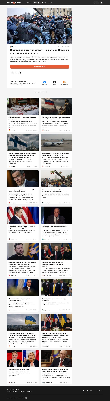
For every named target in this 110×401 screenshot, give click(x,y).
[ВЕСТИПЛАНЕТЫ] (43, 275)
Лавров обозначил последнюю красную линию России (55, 227)
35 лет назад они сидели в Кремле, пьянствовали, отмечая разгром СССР (54, 190)
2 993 (69, 275)
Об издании (22, 391)
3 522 (69, 202)
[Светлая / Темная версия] (96, 2)
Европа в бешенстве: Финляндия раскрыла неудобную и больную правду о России (22, 154)
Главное (28, 2)
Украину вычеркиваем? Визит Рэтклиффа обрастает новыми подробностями (22, 227)
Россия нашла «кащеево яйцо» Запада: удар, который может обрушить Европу (56, 118)
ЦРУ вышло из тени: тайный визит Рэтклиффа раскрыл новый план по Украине (53, 264)
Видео (44, 2)
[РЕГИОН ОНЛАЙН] (9, 130)
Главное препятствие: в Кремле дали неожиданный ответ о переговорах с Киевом (56, 334)
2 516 (35, 382)
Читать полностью (39, 66)
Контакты (15, 391)
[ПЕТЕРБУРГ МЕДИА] (43, 382)
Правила (29, 391)
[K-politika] (10, 46)
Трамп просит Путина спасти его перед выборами (54, 299)
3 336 (35, 239)
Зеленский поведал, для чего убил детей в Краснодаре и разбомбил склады (22, 263)
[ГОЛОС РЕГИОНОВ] (43, 346)
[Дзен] (91, 390)
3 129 (69, 239)
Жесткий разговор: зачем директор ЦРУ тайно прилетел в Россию (21, 190)
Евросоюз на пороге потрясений (19, 369)
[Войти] (101, 2)
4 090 (69, 166)
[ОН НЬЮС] (43, 166)
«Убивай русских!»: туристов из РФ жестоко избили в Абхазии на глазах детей (22, 118)
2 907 (69, 310)
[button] (12, 73)
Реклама (9, 391)
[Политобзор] (14, 2)
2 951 (35, 310)
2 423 (69, 382)
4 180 (35, 166)
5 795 (35, 130)
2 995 (35, 275)
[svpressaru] (43, 202)
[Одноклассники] (83, 390)
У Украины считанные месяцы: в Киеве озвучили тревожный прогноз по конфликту (23, 334)
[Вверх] (100, 390)
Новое (37, 2)
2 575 (69, 346)
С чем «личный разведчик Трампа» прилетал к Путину (20, 299)
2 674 (35, 346)
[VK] (87, 390)
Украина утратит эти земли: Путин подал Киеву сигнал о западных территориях (55, 370)
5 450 (69, 130)
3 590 (35, 202)
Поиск (50, 2)
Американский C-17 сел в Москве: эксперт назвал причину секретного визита (55, 154)
